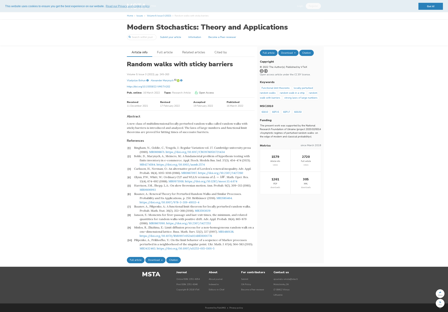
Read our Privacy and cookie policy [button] (128, 6)
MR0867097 (189, 173)
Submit (244, 279)
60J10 (265, 112)
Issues (139, 15)
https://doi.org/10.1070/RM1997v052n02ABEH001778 (176, 236)
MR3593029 (203, 210)
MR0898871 (156, 152)
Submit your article (170, 37)
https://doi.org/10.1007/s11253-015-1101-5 (185, 248)
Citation (173, 260)
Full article (165, 52)
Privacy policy (236, 307)
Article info (140, 52)
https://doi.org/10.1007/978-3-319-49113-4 (169, 202)
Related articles (193, 52)
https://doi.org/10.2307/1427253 (188, 223)
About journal (216, 279)
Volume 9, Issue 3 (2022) (159, 15)
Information (194, 37)
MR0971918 (176, 181)
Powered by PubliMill (215, 307)
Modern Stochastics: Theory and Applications (207, 27)
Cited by (221, 52)
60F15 (275, 112)
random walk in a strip (292, 93)
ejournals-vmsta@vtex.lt (286, 279)
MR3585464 (224, 198)
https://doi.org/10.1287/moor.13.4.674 (211, 181)
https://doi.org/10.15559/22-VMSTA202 (148, 86)
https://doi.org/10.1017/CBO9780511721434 (195, 152)
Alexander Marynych (162, 80)
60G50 (298, 112)
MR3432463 (147, 248)
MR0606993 (148, 189)
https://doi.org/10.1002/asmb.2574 (181, 164)
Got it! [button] (431, 6)
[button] (440, 293)
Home (130, 15)
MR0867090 (157, 223)
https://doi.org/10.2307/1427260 (220, 173)
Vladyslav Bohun (136, 80)
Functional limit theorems (276, 88)
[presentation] (219, 177)
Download (154, 260)
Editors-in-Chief (216, 289)
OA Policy (246, 284)
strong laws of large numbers (300, 97)
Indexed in (214, 284)
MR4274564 (147, 164)
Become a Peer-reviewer (222, 37)
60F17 (286, 112)
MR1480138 (225, 231)
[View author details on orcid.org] (178, 80)
